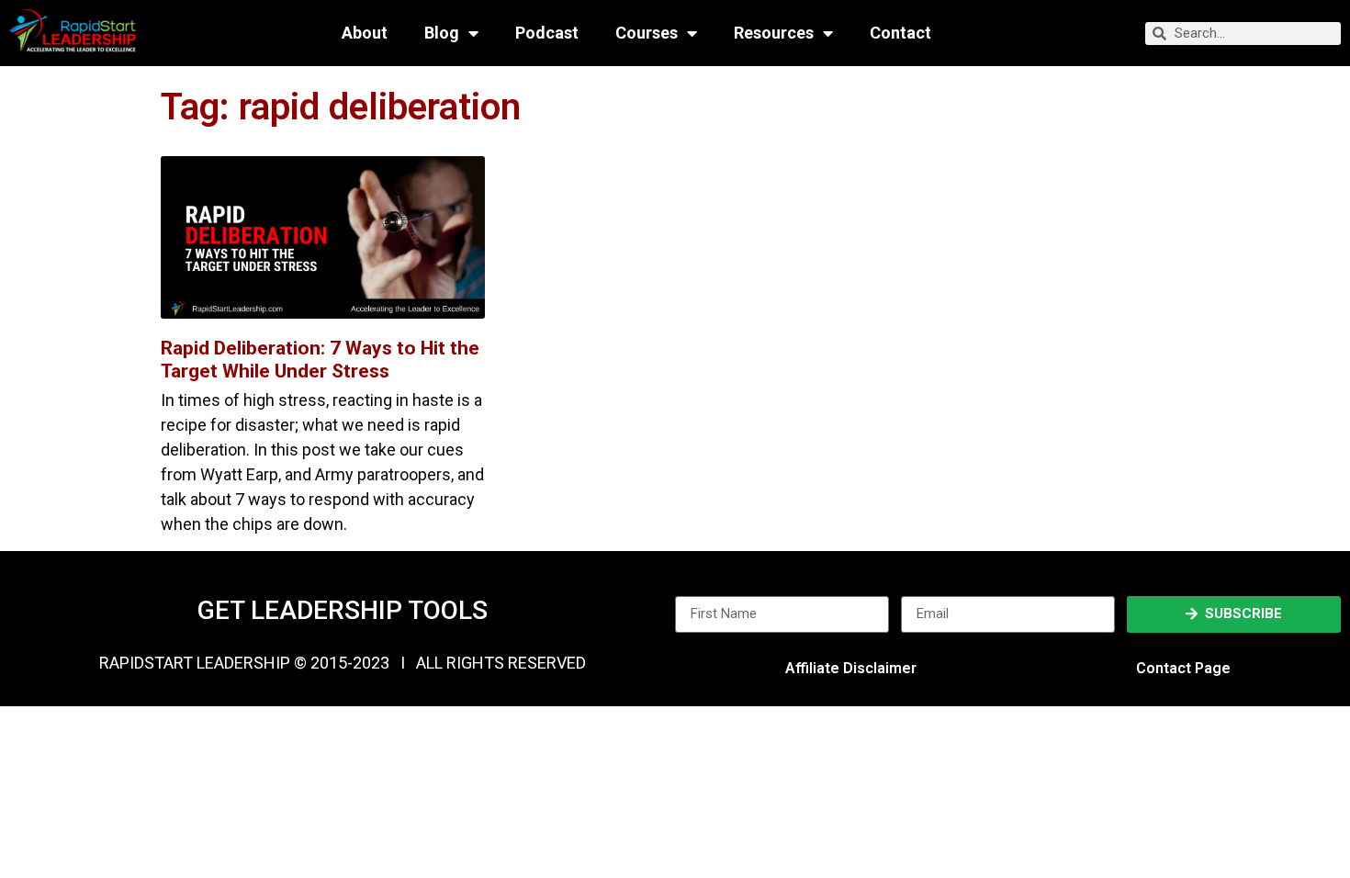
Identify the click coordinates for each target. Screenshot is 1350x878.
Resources (774, 33)
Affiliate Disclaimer (851, 668)
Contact (900, 33)
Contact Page (1183, 668)
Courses (646, 33)
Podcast (547, 33)
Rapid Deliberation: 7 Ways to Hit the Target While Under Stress (320, 359)
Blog (441, 33)
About (365, 33)
